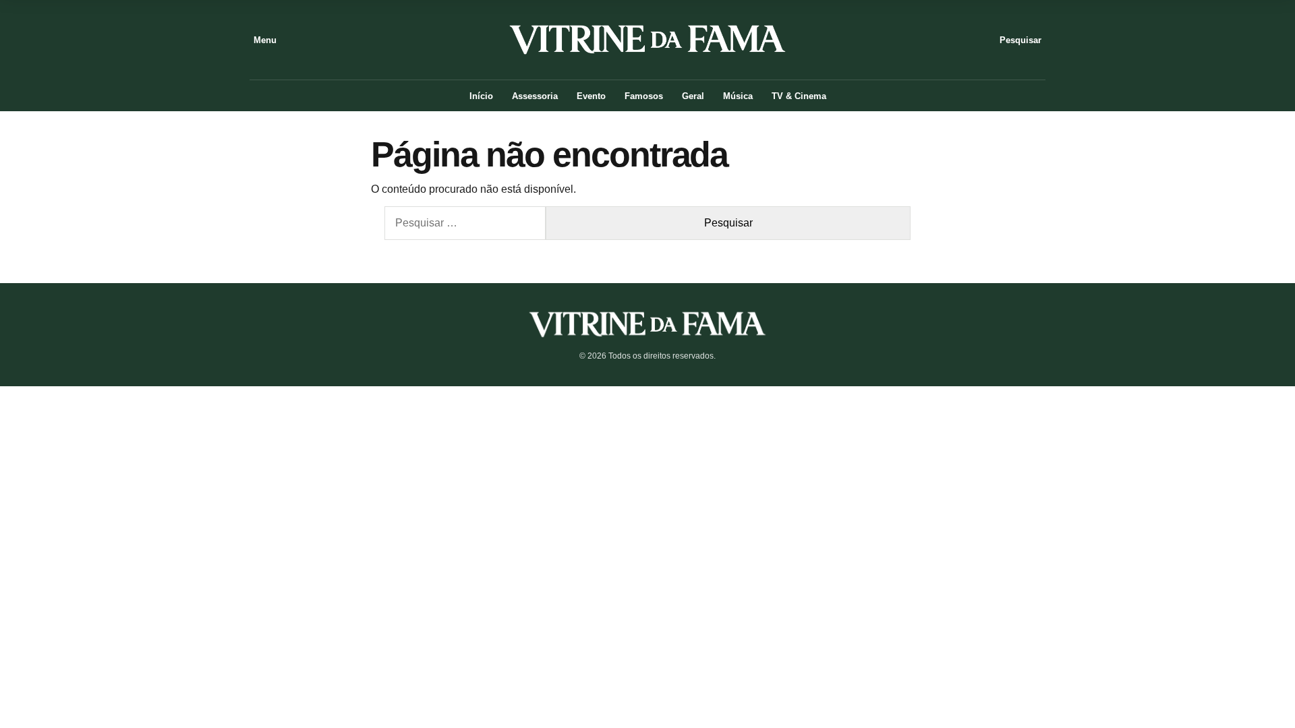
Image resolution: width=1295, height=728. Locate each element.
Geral (693, 96)
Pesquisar (1020, 40)
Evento (591, 96)
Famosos (644, 96)
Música (738, 96)
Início (481, 96)
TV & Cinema (799, 96)
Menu (265, 40)
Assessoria (535, 96)
